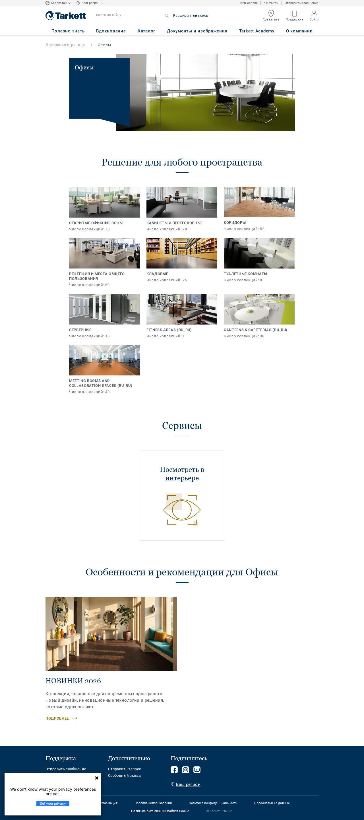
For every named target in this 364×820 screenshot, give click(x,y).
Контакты (271, 3)
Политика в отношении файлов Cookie (160, 811)
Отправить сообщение (301, 3)
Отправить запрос (124, 769)
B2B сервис (249, 3)
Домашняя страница (65, 45)
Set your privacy (53, 803)
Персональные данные (272, 803)
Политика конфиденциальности (213, 803)
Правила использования (153, 803)
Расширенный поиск (190, 16)
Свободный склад (124, 775)
